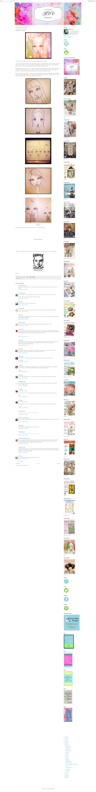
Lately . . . (67, 765)
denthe (19, 375)
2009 (66, 777)
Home (38, 463)
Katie (19, 301)
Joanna (19, 329)
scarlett (19, 425)
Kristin (72, 29)
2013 (66, 744)
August (67, 752)
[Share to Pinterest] (34, 277)
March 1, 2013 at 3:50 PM (22, 298)
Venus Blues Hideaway (22, 417)
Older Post (59, 463)
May (66, 756)
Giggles (19, 356)
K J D (19, 389)
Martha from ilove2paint (22, 438)
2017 (66, 738)
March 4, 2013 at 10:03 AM (23, 414)
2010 (66, 775)
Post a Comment (20, 461)
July (66, 753)
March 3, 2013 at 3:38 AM (22, 378)
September (68, 750)
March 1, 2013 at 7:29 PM (22, 311)
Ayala (33, 61)
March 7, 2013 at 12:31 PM (23, 443)
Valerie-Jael (20, 322)
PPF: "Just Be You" (69, 762)
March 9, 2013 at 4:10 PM (22, 452)
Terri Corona (20, 293)
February (67, 769)
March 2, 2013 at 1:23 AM (22, 325)
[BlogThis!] (30, 277)
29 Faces (19, 278)
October (67, 749)
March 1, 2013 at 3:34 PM (22, 289)
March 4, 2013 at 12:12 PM (23, 428)
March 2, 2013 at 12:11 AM (23, 319)
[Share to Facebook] (33, 277)
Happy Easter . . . (69, 761)
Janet (19, 348)
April (67, 758)
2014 (66, 743)
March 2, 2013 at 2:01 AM (22, 336)
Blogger (52, 788)
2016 (66, 740)
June (67, 755)
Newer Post (18, 463)
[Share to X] (32, 277)
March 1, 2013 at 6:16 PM (22, 304)
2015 (66, 741)
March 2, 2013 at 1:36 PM (22, 361)
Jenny (19, 365)
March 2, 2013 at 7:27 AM (22, 345)
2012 (66, 772)
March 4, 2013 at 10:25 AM (23, 421)
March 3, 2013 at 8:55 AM (22, 385)
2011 (66, 774)
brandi (19, 340)
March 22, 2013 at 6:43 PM (23, 458)
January (67, 770)
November (68, 747)
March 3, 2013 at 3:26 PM (22, 396)
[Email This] (29, 277)
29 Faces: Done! (68, 767)
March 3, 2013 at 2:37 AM (22, 371)
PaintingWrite (20, 381)
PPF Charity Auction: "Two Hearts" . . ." (72, 764)
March (67, 759)
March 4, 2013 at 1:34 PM (22, 434)
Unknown (20, 308)
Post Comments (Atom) (24, 465)
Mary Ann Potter (21, 285)
